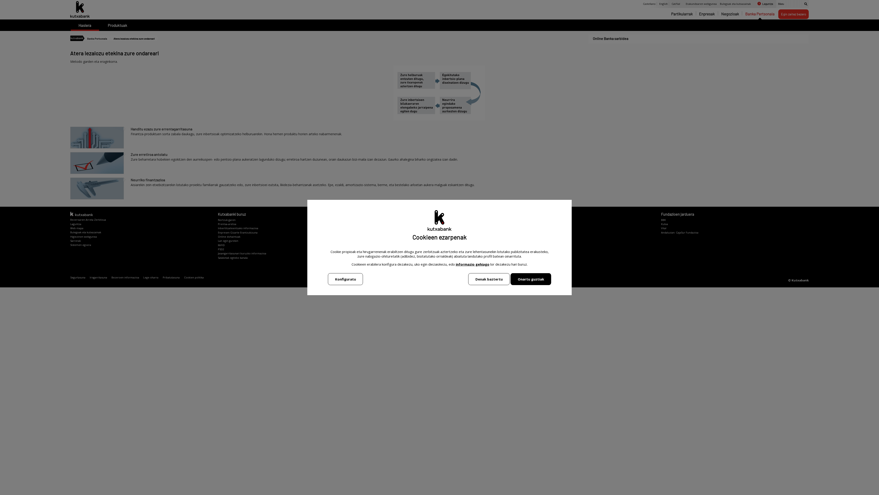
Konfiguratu (345, 279)
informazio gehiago (472, 264)
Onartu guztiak (531, 279)
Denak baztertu (489, 279)
